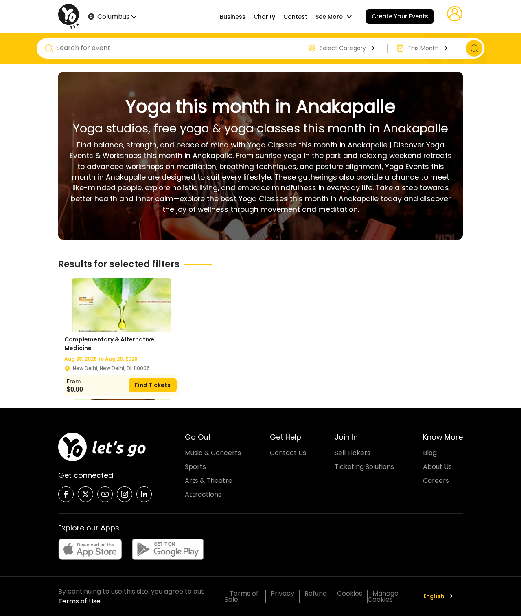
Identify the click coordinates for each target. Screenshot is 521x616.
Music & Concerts (213, 453)
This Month (423, 48)
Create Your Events (400, 16)
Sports (195, 466)
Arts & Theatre (208, 480)
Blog (430, 453)
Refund (315, 593)
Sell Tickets (352, 453)
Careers (436, 480)
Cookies (349, 593)
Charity (264, 17)
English (433, 596)
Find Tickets (153, 385)
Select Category (343, 48)
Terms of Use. (80, 601)
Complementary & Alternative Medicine (109, 343)
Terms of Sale (241, 596)
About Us (437, 466)
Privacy (282, 593)
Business (232, 17)
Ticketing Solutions (364, 466)
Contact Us (288, 453)
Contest (295, 17)
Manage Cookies (383, 596)
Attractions (203, 494)
